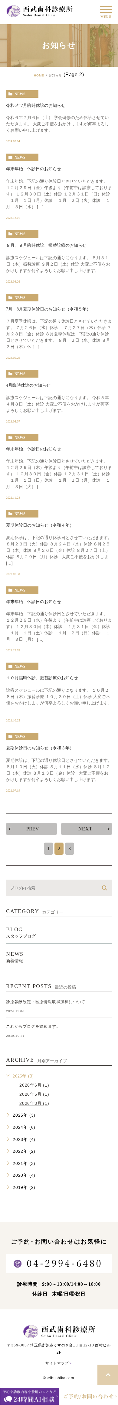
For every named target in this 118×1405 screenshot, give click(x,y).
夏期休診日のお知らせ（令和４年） (40, 525)
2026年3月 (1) (34, 1103)
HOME (39, 75)
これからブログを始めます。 (33, 1026)
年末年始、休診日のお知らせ (33, 169)
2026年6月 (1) (34, 1085)
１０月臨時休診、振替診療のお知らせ (42, 678)
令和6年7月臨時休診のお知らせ (35, 105)
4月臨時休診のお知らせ (28, 385)
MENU (106, 9)
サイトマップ (59, 1363)
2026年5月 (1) (34, 1094)
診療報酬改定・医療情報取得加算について (45, 1001)
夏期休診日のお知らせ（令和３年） (40, 748)
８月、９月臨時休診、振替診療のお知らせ (46, 245)
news (20, 94)
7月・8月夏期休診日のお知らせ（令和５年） (48, 309)
